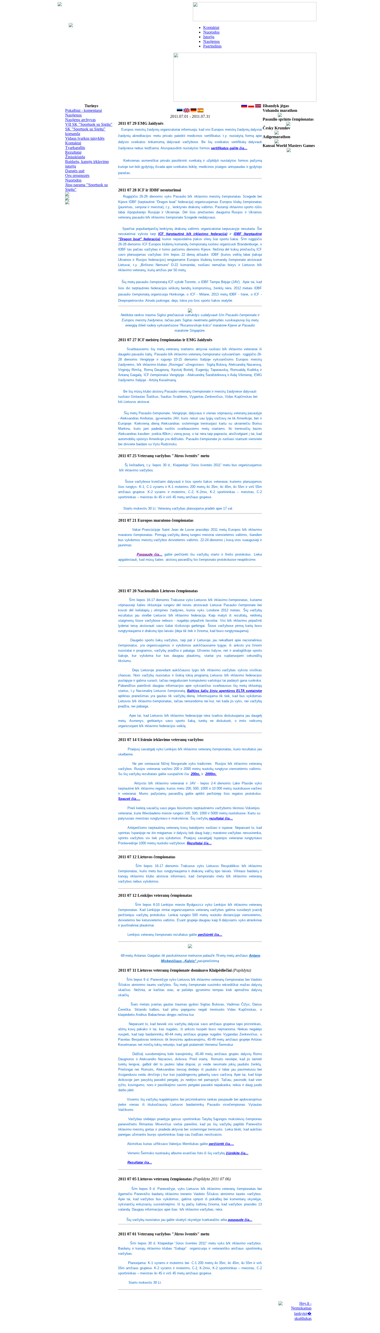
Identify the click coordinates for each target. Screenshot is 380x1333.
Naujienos (211, 41)
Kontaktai (211, 27)
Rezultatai (73, 152)
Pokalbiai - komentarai (83, 110)
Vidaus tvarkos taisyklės (84, 138)
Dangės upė (75, 171)
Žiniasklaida (75, 157)
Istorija (208, 37)
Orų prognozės (77, 175)
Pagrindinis (212, 46)
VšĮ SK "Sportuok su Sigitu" (88, 124)
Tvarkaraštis (75, 147)
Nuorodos (211, 32)
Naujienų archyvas (80, 120)
